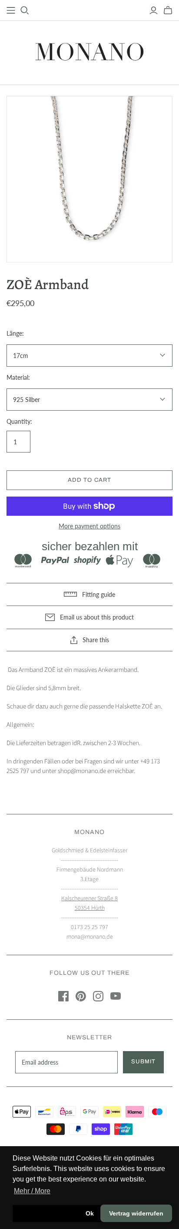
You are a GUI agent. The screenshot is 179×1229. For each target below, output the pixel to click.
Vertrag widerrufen (136, 1213)
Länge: (15, 333)
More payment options (89, 526)
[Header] (11, 10)
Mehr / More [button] (32, 1191)
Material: (18, 377)
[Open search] (24, 10)
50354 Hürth (90, 908)
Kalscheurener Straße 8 (89, 898)
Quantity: (19, 421)
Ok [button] (90, 1213)
